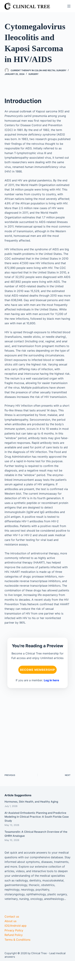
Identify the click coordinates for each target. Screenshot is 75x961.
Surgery (33, 74)
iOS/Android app (16, 925)
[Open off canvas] (68, 6)
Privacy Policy (14, 930)
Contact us (12, 916)
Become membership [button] (37, 669)
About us (10, 921)
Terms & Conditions (17, 939)
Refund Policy (14, 935)
